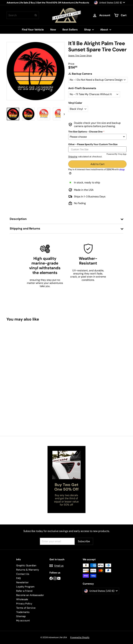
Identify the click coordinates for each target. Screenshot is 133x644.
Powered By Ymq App (117, 154)
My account (23, 620)
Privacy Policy (24, 603)
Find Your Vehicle (33, 29)
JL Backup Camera (80, 73)
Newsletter (22, 582)
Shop (87, 29)
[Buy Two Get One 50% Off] (66, 465)
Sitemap (21, 616)
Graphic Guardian (26, 565)
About (104, 29)
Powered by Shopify (79, 637)
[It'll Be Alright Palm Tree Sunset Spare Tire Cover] (15, 361)
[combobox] (22, 15)
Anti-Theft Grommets (82, 88)
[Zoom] (36, 71)
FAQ (18, 578)
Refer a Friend (24, 591)
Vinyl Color (75, 102)
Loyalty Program (25, 586)
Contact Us (22, 574)
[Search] (35, 15)
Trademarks (23, 612)
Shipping (72, 156)
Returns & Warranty (27, 569)
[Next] (63, 114)
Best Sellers (70, 29)
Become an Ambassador (30, 595)
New (53, 29)
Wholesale (22, 599)
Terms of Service (26, 607)
